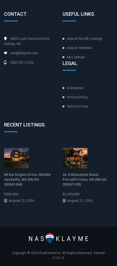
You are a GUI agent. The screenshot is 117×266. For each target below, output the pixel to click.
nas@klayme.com (24, 53)
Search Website (79, 48)
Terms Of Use (77, 106)
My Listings (76, 57)
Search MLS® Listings (84, 39)
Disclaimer (75, 88)
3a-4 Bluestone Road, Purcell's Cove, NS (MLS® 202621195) (85, 179)
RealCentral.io (49, 253)
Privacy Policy (77, 97)
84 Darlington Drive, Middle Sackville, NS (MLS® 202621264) (27, 179)
